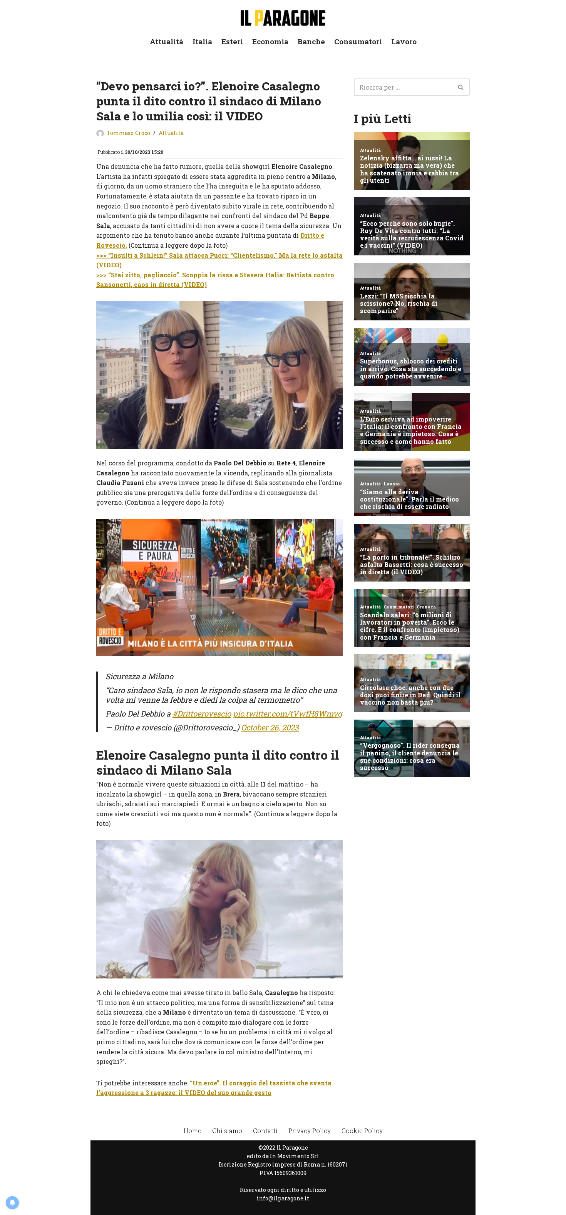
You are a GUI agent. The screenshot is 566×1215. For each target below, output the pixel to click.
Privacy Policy (309, 1131)
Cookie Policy (362, 1131)
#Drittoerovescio (201, 713)
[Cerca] (461, 87)
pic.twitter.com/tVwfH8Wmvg (287, 713)
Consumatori (358, 41)
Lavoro (404, 41)
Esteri (232, 41)
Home (192, 1131)
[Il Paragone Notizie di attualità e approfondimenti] (283, 16)
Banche (311, 41)
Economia (270, 41)
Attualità (166, 41)
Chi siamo (227, 1131)
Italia (202, 41)
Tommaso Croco (128, 133)
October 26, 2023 (270, 727)
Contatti (265, 1131)
